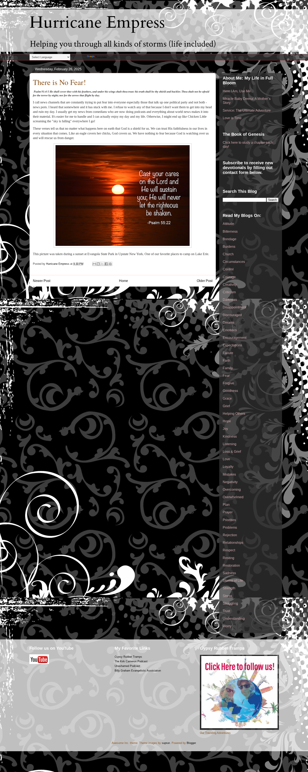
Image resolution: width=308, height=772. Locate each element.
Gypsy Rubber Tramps (128, 656)
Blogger (191, 743)
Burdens (229, 246)
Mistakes (229, 474)
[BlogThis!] (98, 264)
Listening (229, 444)
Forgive (228, 383)
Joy (225, 428)
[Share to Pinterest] (110, 264)
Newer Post (41, 281)
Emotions (230, 330)
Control (228, 269)
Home (123, 281)
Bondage (229, 239)
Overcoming (232, 489)
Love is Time (232, 118)
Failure (228, 353)
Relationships (233, 542)
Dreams (228, 322)
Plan (226, 504)
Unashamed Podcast (127, 666)
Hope (227, 421)
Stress (227, 596)
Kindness (230, 436)
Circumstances (234, 261)
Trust (226, 611)
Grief (226, 406)
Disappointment (234, 307)
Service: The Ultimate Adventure (247, 110)
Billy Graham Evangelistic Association (138, 670)
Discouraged (232, 315)
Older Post (204, 281)
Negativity (230, 482)
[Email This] (94, 264)
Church (228, 254)
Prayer (228, 512)
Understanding (234, 618)
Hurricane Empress (97, 22)
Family (228, 368)
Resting (228, 558)
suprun (166, 743)
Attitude (228, 224)
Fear (226, 375)
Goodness (230, 391)
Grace (227, 398)
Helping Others (234, 413)
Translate (101, 57)
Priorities (229, 520)
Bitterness (230, 231)
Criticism (229, 292)
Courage (229, 277)
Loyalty (228, 466)
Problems (230, 527)
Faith (226, 360)
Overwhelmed (233, 497)
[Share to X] (102, 264)
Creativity (230, 284)
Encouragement (234, 337)
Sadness (229, 573)
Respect (229, 550)
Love (226, 459)
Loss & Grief (232, 451)
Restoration (231, 565)
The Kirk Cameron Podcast (131, 661)
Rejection (230, 535)
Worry (227, 626)
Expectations (232, 345)
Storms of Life (233, 580)
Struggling (230, 603)
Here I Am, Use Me (237, 91)
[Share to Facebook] (106, 264)
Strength (229, 588)
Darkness (230, 299)
